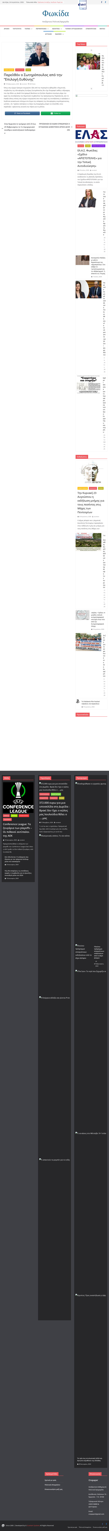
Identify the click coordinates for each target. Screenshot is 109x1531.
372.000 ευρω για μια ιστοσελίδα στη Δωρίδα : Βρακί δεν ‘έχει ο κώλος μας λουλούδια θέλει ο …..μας (54, 810)
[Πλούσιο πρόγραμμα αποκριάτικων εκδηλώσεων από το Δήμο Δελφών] (83, 956)
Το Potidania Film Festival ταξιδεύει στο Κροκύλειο (91, 702)
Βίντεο (102, 29)
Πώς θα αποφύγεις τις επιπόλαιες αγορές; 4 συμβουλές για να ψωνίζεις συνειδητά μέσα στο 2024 (18, 873)
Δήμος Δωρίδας (56, 794)
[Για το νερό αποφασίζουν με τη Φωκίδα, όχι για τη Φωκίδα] (88, 221)
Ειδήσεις (58, 34)
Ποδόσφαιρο (7, 819)
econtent (24, 84)
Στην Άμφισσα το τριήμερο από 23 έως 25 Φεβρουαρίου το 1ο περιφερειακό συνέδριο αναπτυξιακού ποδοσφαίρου (20, 128)
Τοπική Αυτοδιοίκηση (73, 29)
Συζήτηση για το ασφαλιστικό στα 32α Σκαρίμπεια (104, 655)
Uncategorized (44, 794)
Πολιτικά (80, 146)
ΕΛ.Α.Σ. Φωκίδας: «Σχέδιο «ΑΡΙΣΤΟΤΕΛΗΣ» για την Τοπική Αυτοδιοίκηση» (89, 158)
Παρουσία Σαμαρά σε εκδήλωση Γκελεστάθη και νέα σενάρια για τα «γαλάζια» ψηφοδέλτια (104, 319)
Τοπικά (27, 29)
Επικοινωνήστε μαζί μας (53, 1489)
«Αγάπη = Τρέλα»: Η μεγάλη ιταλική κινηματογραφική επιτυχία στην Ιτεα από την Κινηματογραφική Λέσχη (98, 619)
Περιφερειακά (41, 29)
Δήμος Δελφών (9, 70)
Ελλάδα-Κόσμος (23, 815)
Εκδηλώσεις (93, 488)
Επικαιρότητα (20, 70)
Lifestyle (6, 815)
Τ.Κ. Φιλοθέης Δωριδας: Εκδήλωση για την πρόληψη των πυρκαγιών (104, 561)
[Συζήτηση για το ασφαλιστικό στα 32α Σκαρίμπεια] (88, 665)
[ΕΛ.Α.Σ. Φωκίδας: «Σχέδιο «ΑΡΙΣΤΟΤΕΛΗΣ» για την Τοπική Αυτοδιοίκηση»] (91, 136)
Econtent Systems (33, 1525)
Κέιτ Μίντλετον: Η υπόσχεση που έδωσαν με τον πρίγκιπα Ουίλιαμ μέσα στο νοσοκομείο (16, 859)
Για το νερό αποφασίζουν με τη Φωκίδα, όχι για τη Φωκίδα (104, 213)
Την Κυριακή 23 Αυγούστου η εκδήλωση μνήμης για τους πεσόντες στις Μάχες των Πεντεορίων (90, 502)
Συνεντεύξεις (91, 29)
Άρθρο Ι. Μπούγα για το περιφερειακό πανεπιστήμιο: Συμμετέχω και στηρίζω (104, 405)
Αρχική (6, 29)
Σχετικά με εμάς (50, 1480)
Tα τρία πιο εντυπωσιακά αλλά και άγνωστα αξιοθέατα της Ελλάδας (89, 1459)
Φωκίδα (55, 13)
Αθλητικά (56, 29)
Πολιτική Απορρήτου (52, 1485)
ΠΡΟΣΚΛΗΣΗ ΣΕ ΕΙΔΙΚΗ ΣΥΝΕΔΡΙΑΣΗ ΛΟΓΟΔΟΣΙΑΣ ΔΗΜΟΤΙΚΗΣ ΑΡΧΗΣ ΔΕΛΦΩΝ (54, 127)
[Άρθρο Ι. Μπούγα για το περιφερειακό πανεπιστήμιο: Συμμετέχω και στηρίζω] (88, 413)
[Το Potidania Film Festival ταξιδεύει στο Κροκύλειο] (78, 704)
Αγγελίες (48, 34)
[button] (31, 28)
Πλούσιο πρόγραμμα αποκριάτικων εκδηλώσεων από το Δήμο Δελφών (99, 952)
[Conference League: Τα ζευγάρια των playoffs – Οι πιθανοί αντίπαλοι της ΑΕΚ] (18, 797)
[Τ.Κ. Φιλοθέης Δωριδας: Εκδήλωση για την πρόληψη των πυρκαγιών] (88, 571)
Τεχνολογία (53, 798)
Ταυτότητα (17, 29)
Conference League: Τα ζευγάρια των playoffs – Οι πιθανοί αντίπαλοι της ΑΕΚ (17, 829)
